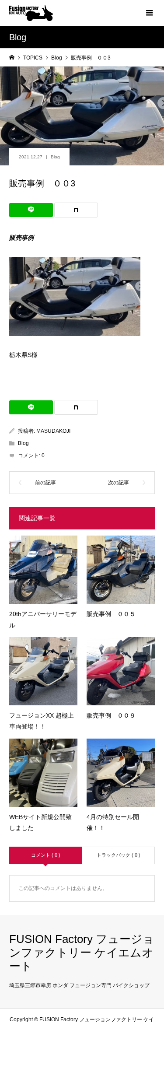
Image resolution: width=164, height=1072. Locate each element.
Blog (55, 156)
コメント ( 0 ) (45, 855)
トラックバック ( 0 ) (118, 855)
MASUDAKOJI (53, 431)
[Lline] (31, 210)
